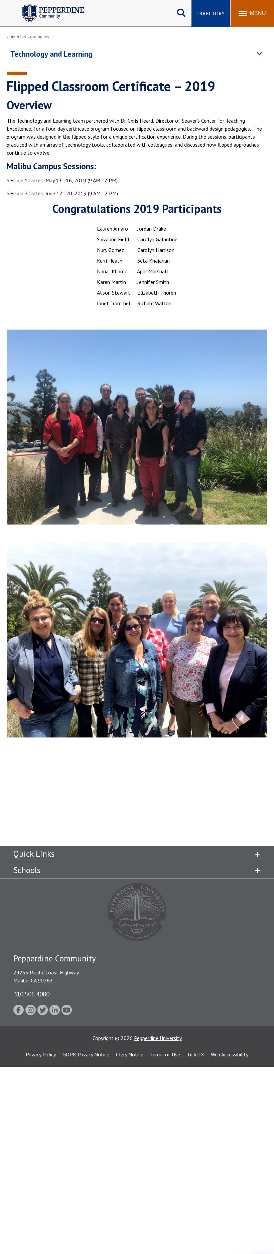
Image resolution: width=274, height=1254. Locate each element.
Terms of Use (165, 1054)
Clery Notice (129, 1054)
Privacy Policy (41, 1054)
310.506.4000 (31, 994)
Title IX (195, 1054)
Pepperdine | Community (48, 6)
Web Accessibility (229, 1054)
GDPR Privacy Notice (85, 1054)
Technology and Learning (51, 54)
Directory (211, 13)
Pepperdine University (158, 1038)
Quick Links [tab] (33, 853)
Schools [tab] (26, 870)
